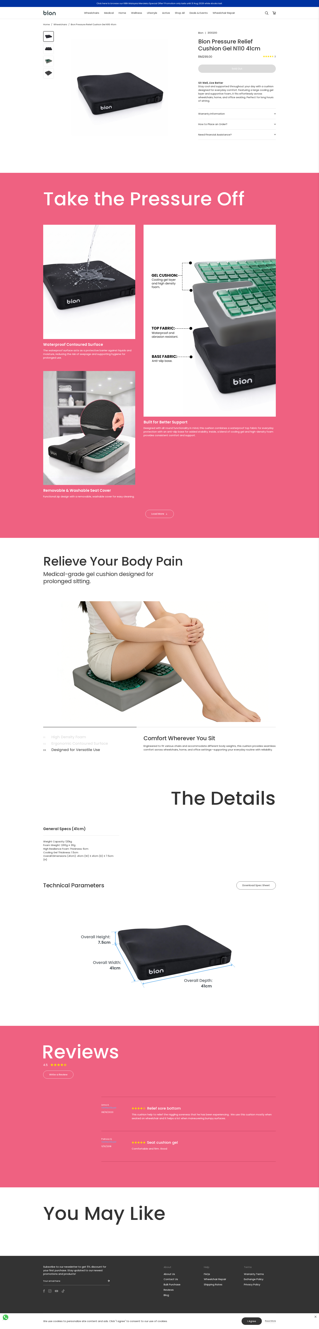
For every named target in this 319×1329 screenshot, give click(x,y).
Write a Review (58, 1074)
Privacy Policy (252, 1284)
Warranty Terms (254, 1274)
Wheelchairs (91, 13)
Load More (157, 513)
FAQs (207, 1274)
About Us (169, 1274)
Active (166, 13)
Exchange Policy (253, 1279)
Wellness (136, 13)
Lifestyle (152, 13)
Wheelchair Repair (224, 13)
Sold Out (237, 68)
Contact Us (171, 1279)
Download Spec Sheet (256, 885)
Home (122, 13)
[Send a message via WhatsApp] (5, 1317)
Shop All (180, 13)
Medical (109, 13)
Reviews (169, 1290)
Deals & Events (199, 13)
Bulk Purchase (172, 1284)
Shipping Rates (213, 1284)
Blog (166, 1295)
